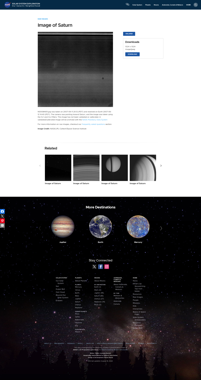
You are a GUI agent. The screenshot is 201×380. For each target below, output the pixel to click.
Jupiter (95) (99, 293)
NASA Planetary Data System (94, 120)
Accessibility (152, 343)
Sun (57, 286)
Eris (76, 326)
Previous (39, 165)
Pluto (77, 314)
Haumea (78, 323)
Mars (77, 296)
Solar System (61, 278)
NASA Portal (130, 343)
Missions (136, 303)
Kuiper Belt (60, 289)
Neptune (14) (99, 302)
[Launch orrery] (127, 5)
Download (132, 54)
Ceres (77, 317)
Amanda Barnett (105, 353)
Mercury (138, 242)
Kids (134, 306)
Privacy (80, 343)
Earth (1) (97, 287)
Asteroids (117, 301)
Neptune (78, 308)
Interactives (137, 309)
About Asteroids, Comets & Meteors (120, 287)
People (136, 300)
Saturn (77, 302)
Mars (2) (97, 290)
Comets (117, 304)
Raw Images (43, 19)
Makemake (79, 320)
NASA (8, 4)
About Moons (99, 281)
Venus (77, 290)
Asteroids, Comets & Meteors (118, 279)
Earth (100, 242)
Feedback (71, 343)
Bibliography (59, 343)
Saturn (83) (99, 296)
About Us (47, 343)
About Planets (81, 281)
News (135, 281)
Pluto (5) (97, 305)
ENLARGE (129, 34)
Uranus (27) (99, 299)
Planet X (78, 332)
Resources (137, 294)
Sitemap (141, 343)
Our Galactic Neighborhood (26, 6)
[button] (188, 5)
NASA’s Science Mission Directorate (115, 350)
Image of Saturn (53, 183)
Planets (78, 278)
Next (161, 165)
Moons (97, 278)
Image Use (90, 343)
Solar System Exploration (26, 3)
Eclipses (59, 300)
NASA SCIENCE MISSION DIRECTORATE (110, 343)
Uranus (78, 305)
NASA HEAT (138, 328)
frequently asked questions (93, 124)
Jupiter (62, 242)
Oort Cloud (60, 292)
